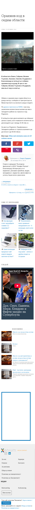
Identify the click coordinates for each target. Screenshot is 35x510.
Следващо (29, 189)
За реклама (6, 467)
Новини (4, 463)
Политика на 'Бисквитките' (11, 478)
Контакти (21, 463)
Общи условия (26, 506)
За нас (4, 459)
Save (7, 148)
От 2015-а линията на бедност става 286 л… (14, 185)
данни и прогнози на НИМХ (13, 107)
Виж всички (7, 492)
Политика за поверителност (10, 508)
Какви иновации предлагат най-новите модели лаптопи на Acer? (8, 252)
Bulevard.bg (6, 488)
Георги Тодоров (25, 158)
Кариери (21, 459)
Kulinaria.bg (22, 488)
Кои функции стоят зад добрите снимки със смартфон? (7, 224)
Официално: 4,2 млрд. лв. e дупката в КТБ (21, 192)
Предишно (6, 181)
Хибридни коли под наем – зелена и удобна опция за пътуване (25, 252)
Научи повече (27, 500)
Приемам (6, 503)
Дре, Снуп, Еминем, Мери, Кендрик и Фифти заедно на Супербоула (16, 310)
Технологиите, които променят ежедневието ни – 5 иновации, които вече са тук (25, 225)
